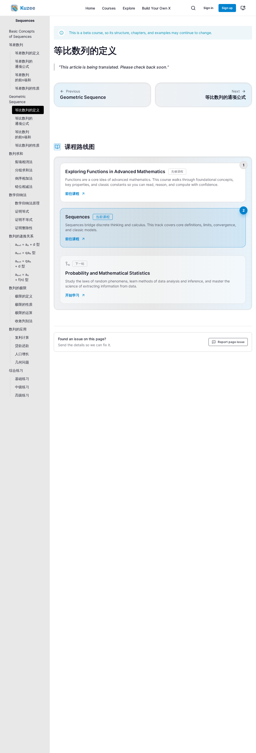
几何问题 (22, 362)
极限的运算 (23, 312)
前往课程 (72, 193)
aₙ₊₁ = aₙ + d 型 (27, 244)
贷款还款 (22, 345)
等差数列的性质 (27, 88)
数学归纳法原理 (27, 203)
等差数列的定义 (27, 53)
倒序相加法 (23, 178)
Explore (129, 8)
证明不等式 (23, 219)
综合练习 (16, 370)
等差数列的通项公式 (23, 64)
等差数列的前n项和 (23, 77)
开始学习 (72, 295)
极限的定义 (23, 296)
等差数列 (16, 45)
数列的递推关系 (21, 236)
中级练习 (22, 387)
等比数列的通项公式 (23, 121)
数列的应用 (17, 329)
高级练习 (22, 395)
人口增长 (22, 354)
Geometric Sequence (17, 99)
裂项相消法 (23, 162)
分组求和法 (23, 170)
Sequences (25, 20)
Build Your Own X (156, 8)
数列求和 (16, 153)
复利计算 (22, 337)
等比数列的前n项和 (23, 134)
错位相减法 (23, 186)
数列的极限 (17, 288)
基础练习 (22, 378)
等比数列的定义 (27, 110)
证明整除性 (23, 228)
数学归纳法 (17, 195)
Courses (109, 8)
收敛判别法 (23, 321)
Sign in (208, 8)
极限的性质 (23, 304)
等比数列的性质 (27, 145)
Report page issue (231, 342)
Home (90, 8)
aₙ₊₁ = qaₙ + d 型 (23, 263)
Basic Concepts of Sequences (21, 34)
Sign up (227, 8)
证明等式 (22, 211)
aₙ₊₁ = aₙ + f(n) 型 (22, 277)
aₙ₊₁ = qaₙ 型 (25, 252)
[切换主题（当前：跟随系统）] (243, 8)
